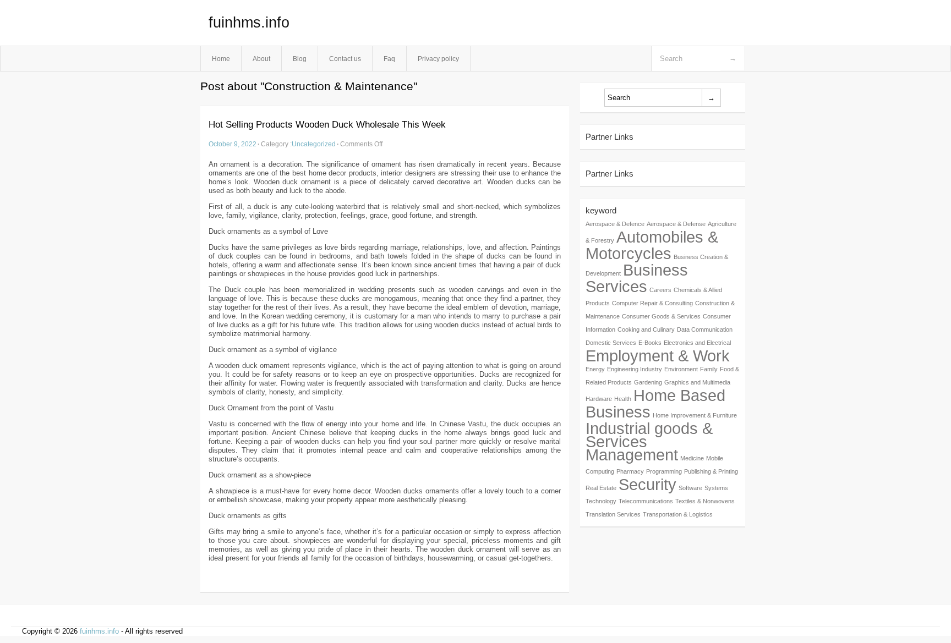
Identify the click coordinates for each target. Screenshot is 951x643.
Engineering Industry (634, 369)
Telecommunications (646, 501)
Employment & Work (658, 356)
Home (221, 58)
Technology (601, 501)
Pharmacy (630, 471)
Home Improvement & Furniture (695, 415)
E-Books (650, 342)
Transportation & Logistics (678, 514)
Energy (595, 369)
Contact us (345, 58)
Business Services (637, 278)
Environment (681, 369)
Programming (664, 471)
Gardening (648, 382)
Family (709, 369)
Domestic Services (611, 342)
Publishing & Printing (711, 471)
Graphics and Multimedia (697, 382)
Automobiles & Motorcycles (652, 245)
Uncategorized (314, 143)
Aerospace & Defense (676, 224)
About (261, 58)
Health (622, 398)
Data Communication (705, 329)
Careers (660, 290)
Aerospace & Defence (615, 224)
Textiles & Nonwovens (705, 501)
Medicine (692, 458)
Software (690, 488)
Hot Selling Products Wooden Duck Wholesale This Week (327, 124)
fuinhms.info (249, 22)
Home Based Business (655, 403)
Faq (389, 58)
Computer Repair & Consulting (652, 303)
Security (647, 484)
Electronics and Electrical (697, 342)
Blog (300, 58)
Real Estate (601, 488)
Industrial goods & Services (649, 434)
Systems (716, 488)
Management (632, 455)
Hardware (599, 398)
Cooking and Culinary (646, 329)
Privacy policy (438, 58)
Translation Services (613, 514)
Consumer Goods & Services (661, 316)
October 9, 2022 (232, 143)
